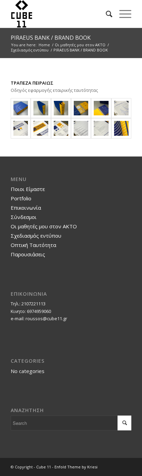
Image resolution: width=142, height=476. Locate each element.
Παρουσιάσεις (28, 254)
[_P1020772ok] (81, 128)
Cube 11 (43, 466)
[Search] (105, 14)
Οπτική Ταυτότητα (33, 244)
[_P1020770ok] (61, 128)
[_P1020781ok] (121, 128)
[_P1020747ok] (41, 108)
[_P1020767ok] (21, 128)
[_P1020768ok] (41, 128)
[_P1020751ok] (61, 108)
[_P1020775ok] (101, 128)
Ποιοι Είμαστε (28, 188)
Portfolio (21, 198)
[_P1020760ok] (101, 108)
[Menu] (121, 14)
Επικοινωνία (26, 207)
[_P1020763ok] (121, 108)
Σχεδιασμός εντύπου (36, 235)
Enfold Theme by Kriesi (76, 466)
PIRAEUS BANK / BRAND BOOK (51, 37)
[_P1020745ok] (21, 108)
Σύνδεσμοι (24, 216)
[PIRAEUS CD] (81, 108)
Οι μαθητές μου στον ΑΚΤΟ (44, 226)
